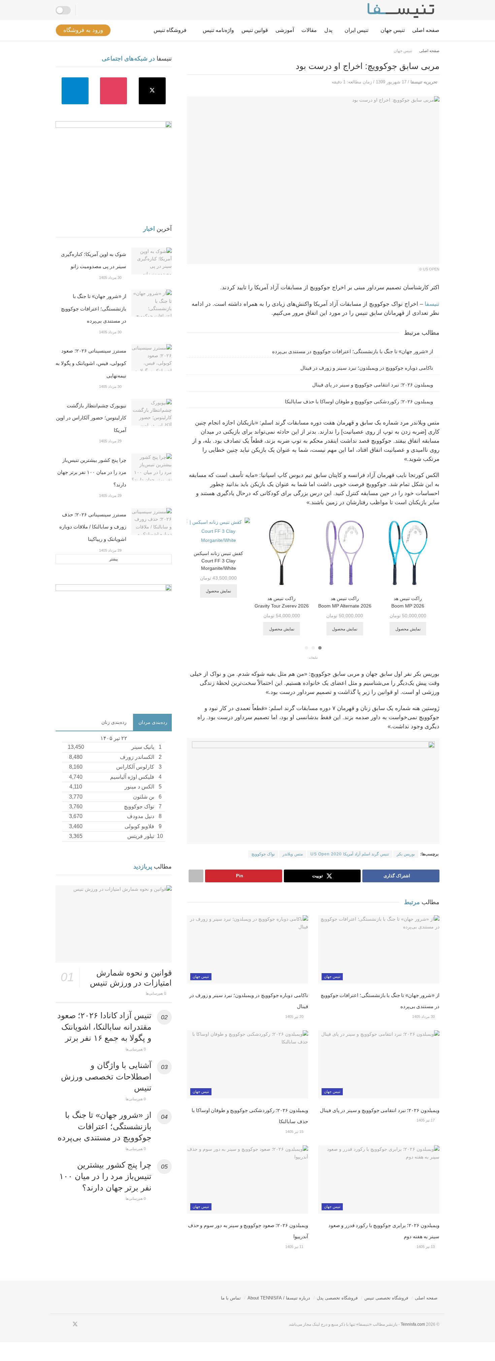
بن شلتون (143, 797)
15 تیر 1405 (294, 1132)
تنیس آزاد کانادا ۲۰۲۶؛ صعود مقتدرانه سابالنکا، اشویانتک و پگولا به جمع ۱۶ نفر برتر (104, 1026)
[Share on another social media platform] (196, 876)
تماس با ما (231, 1297)
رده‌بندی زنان (114, 722)
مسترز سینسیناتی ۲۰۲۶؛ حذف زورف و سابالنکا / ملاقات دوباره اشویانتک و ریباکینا (92, 527)
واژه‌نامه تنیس (218, 30)
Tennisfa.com (413, 1324)
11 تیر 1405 (294, 1247)
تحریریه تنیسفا (423, 81)
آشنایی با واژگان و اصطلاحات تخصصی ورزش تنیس (106, 1076)
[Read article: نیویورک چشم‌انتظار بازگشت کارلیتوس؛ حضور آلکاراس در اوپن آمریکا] (151, 412)
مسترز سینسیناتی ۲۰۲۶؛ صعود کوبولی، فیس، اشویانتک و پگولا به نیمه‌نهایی (91, 363)
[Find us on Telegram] (75, 90)
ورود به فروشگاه (83, 30)
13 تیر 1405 (426, 1247)
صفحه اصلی (425, 30)
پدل (328, 30)
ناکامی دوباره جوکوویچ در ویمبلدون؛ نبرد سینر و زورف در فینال (366, 368)
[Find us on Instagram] (113, 90)
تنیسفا (432, 304)
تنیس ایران (356, 30)
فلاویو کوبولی (139, 826)
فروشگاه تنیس (170, 30)
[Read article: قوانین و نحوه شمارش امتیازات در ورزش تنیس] (114, 924)
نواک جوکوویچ (263, 854)
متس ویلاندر (293, 854)
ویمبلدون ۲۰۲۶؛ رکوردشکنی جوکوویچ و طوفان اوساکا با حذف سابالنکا (359, 401)
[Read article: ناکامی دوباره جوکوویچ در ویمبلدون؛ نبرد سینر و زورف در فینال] (247, 949)
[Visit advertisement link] (313, 791)
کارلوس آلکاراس (135, 767)
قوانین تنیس (254, 30)
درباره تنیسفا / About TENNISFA (279, 1297)
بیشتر (113, 559)
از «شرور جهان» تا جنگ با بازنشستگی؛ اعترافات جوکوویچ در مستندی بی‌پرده (352, 351)
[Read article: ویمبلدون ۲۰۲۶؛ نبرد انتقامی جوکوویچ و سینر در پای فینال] (378, 1064)
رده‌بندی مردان (152, 722)
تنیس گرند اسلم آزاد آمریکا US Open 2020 (349, 854)
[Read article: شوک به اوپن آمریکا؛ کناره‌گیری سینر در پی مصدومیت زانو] (151, 261)
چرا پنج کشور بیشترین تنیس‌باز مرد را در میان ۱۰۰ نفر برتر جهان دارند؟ (91, 472)
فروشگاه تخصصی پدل (337, 1297)
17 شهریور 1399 (391, 81)
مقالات (309, 30)
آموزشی (284, 30)
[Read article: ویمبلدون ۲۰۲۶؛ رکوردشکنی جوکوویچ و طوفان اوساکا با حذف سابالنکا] (247, 1064)
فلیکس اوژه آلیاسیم (132, 777)
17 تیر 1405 (426, 1120)
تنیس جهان (393, 30)
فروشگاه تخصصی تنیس (386, 1297)
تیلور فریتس (140, 836)
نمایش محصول (406, 629)
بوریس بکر (406, 854)
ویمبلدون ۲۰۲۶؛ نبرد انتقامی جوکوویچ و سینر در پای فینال (372, 385)
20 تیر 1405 (294, 1017)
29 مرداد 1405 (111, 441)
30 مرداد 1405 (424, 1017)
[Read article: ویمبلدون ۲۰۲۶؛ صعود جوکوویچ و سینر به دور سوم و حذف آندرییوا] (247, 1179)
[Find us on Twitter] (152, 90)
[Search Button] (83, 10)
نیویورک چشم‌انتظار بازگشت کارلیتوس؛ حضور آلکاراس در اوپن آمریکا (91, 418)
